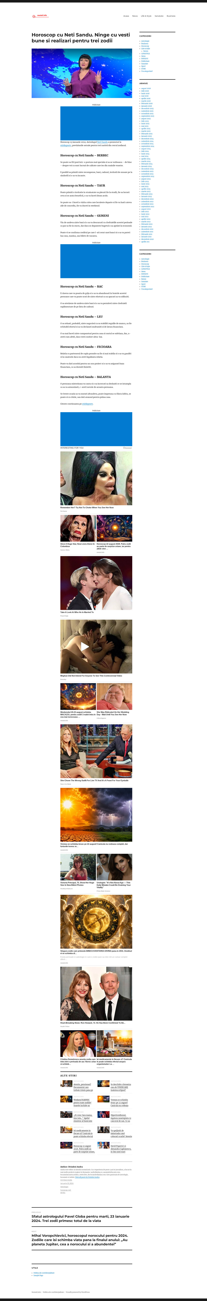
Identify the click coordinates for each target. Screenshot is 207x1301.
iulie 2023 (145, 181)
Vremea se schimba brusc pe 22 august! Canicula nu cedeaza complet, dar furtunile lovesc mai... (120, 1106)
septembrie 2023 (147, 176)
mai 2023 (144, 186)
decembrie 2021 (147, 229)
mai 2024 (144, 156)
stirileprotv (65, 145)
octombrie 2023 (147, 174)
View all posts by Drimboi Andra (87, 1177)
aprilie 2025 (145, 129)
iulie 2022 (145, 212)
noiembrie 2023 (147, 171)
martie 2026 (146, 101)
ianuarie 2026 (146, 106)
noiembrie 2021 (147, 232)
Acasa (126, 16)
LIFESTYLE (145, 54)
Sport (143, 66)
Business (171, 16)
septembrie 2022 (147, 207)
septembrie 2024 (147, 146)
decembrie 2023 (147, 169)
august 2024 (146, 149)
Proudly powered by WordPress (78, 1292)
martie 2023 (145, 191)
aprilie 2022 (145, 219)
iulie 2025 (145, 121)
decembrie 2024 (147, 139)
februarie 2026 (147, 104)
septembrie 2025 (147, 116)
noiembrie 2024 (147, 141)
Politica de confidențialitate (44, 1273)
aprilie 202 (145, 242)
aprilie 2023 (145, 189)
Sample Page (38, 1275)
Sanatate (159, 16)
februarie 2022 (146, 224)
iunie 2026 (145, 93)
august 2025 (146, 119)
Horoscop (145, 46)
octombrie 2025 (147, 114)
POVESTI (144, 59)
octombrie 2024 (147, 144)
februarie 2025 (146, 134)
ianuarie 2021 (146, 237)
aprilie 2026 (145, 99)
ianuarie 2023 (146, 196)
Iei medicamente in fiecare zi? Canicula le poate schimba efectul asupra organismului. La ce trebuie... (84, 1136)
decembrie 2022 (147, 199)
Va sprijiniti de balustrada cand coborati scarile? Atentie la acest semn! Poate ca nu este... (121, 1136)
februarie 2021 (146, 234)
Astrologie (64, 1187)
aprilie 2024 (145, 159)
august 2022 (146, 209)
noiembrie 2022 (147, 202)
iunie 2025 (145, 124)
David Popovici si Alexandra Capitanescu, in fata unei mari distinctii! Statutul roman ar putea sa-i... (121, 1152)
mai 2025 (144, 126)
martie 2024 (146, 161)
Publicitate (145, 61)
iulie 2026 (145, 91)
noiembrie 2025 (147, 111)
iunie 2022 (145, 214)
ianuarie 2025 (146, 136)
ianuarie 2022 (146, 227)
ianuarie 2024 (146, 166)
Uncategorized (146, 71)
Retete (145, 51)
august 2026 (146, 88)
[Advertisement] (97, 123)
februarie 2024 (146, 164)
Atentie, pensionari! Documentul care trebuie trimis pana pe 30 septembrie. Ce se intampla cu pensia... (83, 1090)
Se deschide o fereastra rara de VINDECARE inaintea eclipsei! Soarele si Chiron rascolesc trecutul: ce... (121, 1090)
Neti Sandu (102, 142)
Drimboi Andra (66, 1180)
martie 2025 (146, 131)
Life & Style (146, 16)
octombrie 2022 (147, 204)
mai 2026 (145, 96)
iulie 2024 (145, 151)
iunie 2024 (145, 154)
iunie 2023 (145, 184)
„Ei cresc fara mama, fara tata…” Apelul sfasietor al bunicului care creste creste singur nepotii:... (83, 1121)
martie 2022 (146, 222)
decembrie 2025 (147, 109)
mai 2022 (144, 217)
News (135, 16)
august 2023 (146, 179)
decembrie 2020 (147, 239)
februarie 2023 (146, 194)
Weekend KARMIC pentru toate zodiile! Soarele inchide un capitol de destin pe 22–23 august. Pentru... (84, 1106)
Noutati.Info (36, 1292)
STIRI (143, 69)
